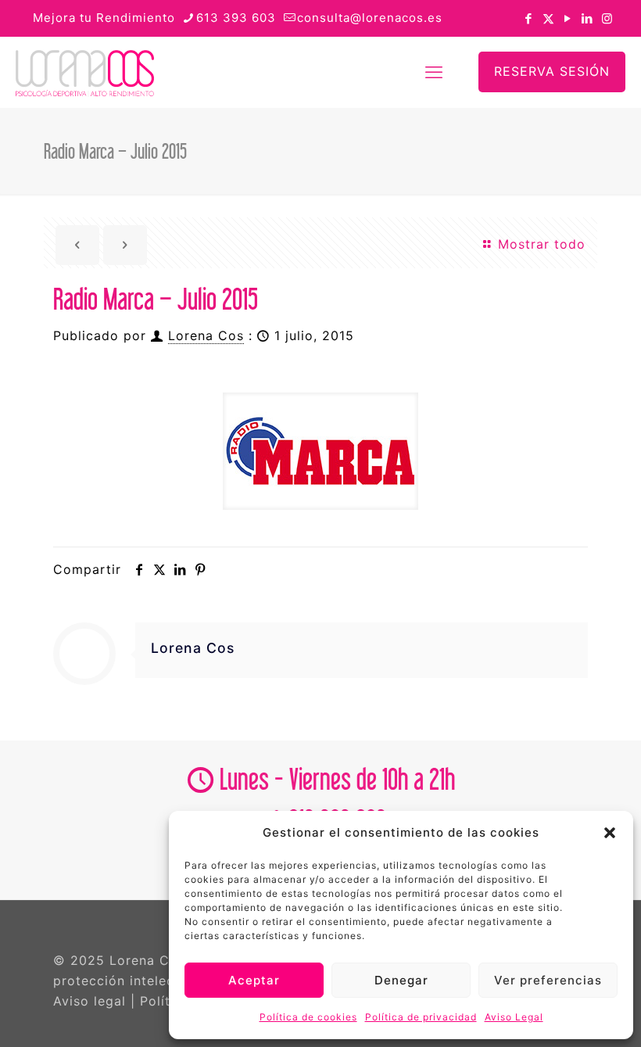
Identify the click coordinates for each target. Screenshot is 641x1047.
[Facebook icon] (529, 18)
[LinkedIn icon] (587, 18)
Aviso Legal (514, 1017)
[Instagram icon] (607, 18)
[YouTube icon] (568, 18)
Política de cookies (308, 1017)
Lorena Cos (206, 335)
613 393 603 (236, 17)
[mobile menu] (434, 72)
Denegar (401, 980)
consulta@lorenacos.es (369, 17)
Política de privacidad (421, 1017)
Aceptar (254, 980)
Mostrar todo (539, 244)
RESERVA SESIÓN (552, 71)
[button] (610, 833)
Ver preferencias (548, 980)
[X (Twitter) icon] (548, 18)
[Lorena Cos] (85, 72)
